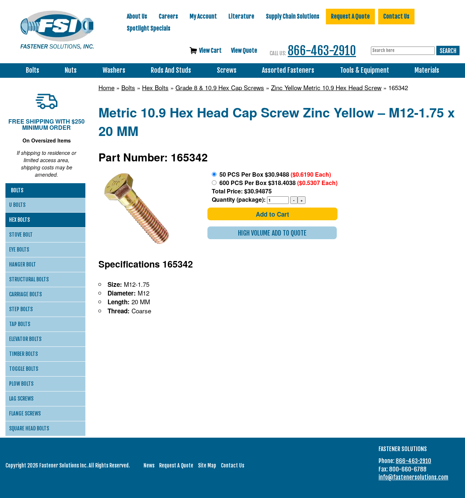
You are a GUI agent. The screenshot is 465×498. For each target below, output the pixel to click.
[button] (272, 232)
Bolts (32, 70)
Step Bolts (21, 309)
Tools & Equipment (364, 70)
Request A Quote (350, 16)
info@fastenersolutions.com (413, 477)
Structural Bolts (29, 279)
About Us (137, 16)
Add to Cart (272, 214)
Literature (241, 16)
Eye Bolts (19, 249)
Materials (427, 70)
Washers (113, 70)
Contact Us (396, 16)
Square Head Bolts (29, 428)
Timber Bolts (23, 354)
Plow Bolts (21, 384)
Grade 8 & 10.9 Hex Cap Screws (219, 87)
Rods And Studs (171, 70)
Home (106, 87)
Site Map (207, 465)
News (148, 465)
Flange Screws (25, 413)
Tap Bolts (19, 324)
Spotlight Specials (148, 28)
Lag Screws (21, 398)
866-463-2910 (322, 50)
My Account (203, 16)
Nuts (71, 70)
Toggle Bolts (23, 369)
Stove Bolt (21, 235)
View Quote (244, 50)
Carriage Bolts (25, 294)
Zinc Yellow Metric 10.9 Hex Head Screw (326, 87)
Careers (168, 16)
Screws (226, 70)
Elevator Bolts (25, 339)
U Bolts (17, 205)
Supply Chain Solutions (292, 16)
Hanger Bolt (22, 264)
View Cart (210, 50)
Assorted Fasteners (288, 70)
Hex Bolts (155, 87)
